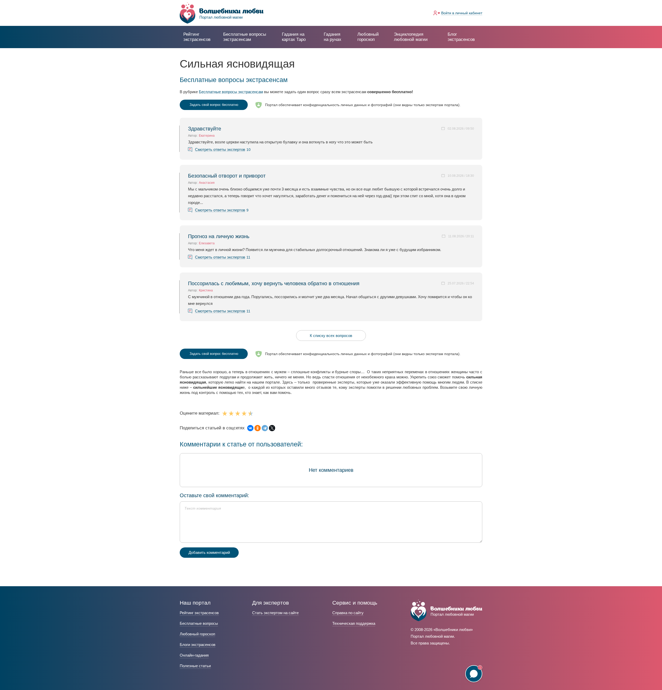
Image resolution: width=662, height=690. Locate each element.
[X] (272, 428)
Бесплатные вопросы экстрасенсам (231, 92)
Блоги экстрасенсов (197, 644)
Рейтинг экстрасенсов (196, 37)
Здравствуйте (204, 128)
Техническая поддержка (353, 623)
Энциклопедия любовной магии (411, 37)
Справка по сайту (348, 613)
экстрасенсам (244, 37)
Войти (461, 13)
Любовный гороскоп (368, 37)
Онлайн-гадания (194, 655)
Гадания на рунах (332, 37)
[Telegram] (265, 428)
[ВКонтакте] (250, 428)
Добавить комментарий (209, 552)
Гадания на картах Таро (294, 37)
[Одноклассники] (257, 428)
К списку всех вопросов (331, 335)
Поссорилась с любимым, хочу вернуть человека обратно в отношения (273, 283)
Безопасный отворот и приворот (227, 176)
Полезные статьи (195, 666)
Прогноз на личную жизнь (218, 236)
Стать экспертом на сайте (275, 613)
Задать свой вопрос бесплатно (214, 105)
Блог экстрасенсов (461, 37)
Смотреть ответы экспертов (220, 150)
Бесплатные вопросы (199, 623)
